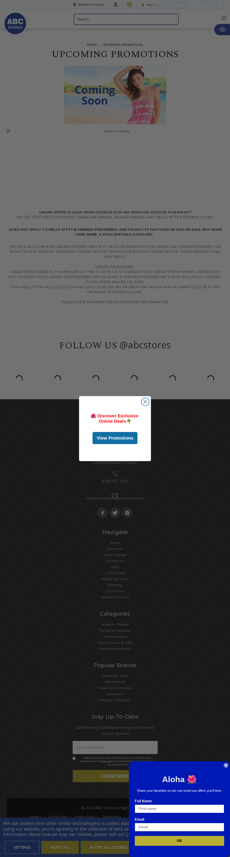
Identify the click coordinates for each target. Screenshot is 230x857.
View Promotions (115, 438)
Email (139, 819)
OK (179, 841)
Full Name (143, 801)
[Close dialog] (145, 402)
